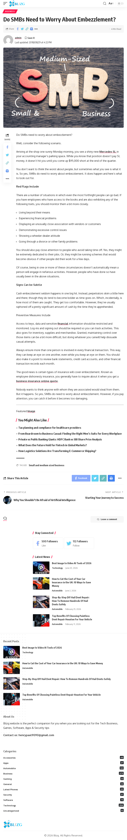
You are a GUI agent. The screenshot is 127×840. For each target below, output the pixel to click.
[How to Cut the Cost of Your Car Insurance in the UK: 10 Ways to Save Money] (41, 583)
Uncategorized (63, 810)
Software (63, 799)
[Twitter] (79, 543)
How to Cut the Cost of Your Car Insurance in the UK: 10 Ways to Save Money (71, 582)
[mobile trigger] (6, 3)
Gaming (63, 778)
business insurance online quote (37, 381)
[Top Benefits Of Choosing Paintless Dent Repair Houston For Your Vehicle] (41, 620)
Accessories (63, 757)
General (63, 784)
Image (31, 411)
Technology (57, 568)
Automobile (57, 590)
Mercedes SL (108, 151)
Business (10, 11)
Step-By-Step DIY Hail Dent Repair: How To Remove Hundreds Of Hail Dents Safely (70, 601)
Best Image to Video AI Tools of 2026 (71, 563)
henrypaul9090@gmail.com (36, 735)
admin (18, 37)
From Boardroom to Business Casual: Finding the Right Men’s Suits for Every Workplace (70, 433)
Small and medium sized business (46, 465)
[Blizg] (19, 3)
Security (63, 794)
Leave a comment (109, 519)
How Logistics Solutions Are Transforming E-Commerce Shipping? (57, 451)
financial (63, 323)
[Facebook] (48, 543)
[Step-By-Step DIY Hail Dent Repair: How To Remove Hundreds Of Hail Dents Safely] (41, 602)
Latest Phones (63, 789)
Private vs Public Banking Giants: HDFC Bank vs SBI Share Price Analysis (60, 439)
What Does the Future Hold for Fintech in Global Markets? (52, 445)
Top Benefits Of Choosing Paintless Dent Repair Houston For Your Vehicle (61, 694)
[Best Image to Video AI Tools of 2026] (41, 567)
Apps (63, 762)
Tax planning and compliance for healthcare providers (49, 427)
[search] (104, 3)
